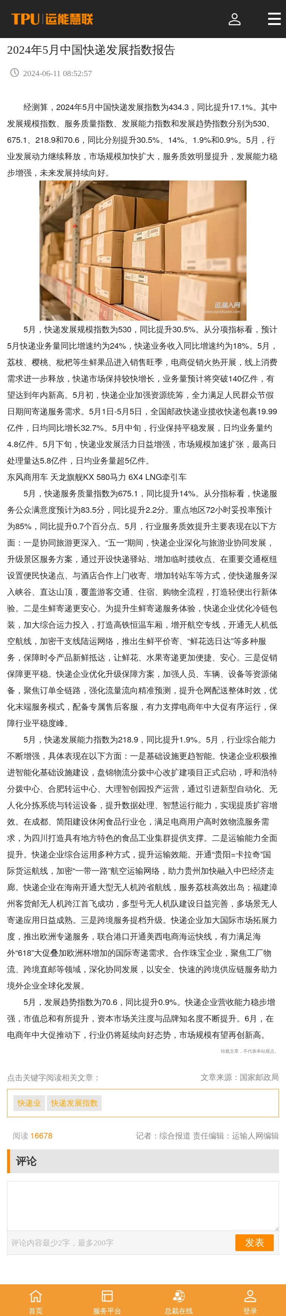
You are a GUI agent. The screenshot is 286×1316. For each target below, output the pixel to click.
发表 (254, 1242)
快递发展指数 (74, 1103)
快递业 (29, 1103)
